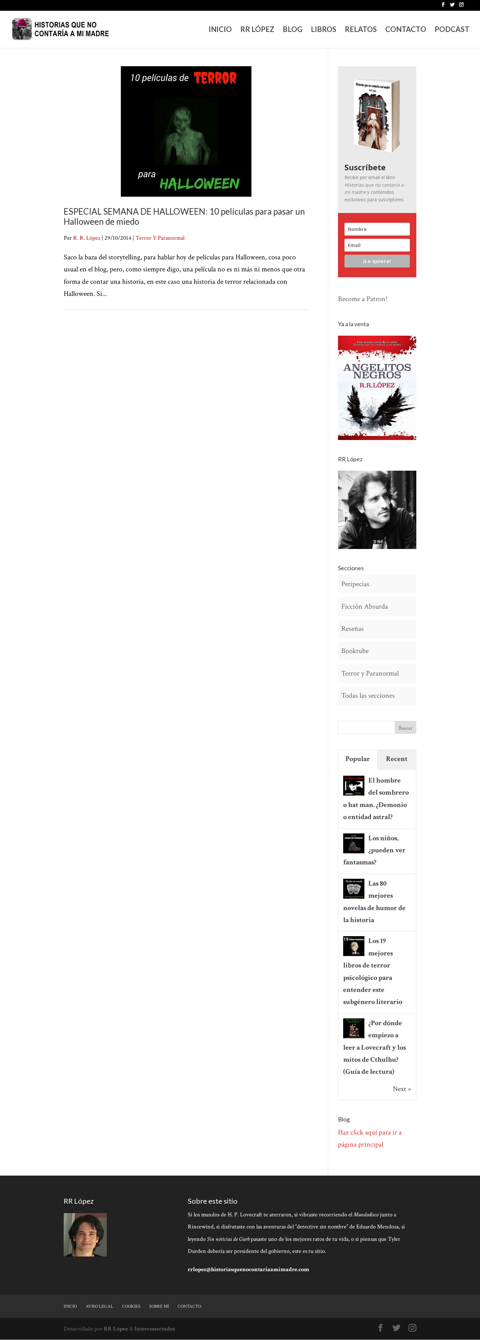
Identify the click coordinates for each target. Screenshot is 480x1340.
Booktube (355, 651)
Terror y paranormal (160, 238)
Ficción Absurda (364, 606)
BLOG (292, 30)
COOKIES (131, 1306)
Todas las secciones (368, 695)
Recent (397, 759)
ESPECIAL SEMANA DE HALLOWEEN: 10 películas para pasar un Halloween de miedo (184, 216)
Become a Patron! (363, 299)
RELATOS (361, 30)
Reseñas (352, 628)
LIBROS (323, 30)
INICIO (220, 30)
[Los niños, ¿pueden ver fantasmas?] (353, 852)
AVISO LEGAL (99, 1306)
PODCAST (452, 30)
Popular (357, 759)
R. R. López (86, 238)
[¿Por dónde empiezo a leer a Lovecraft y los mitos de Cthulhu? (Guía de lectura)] (353, 1037)
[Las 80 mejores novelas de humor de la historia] (353, 898)
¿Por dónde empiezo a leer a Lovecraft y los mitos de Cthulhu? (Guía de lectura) (374, 1047)
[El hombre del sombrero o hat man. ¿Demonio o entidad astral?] (353, 794)
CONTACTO (405, 30)
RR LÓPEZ (257, 30)
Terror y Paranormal (370, 673)
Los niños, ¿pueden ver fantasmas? (374, 850)
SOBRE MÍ (159, 1306)
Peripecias (355, 584)
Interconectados (155, 1328)
